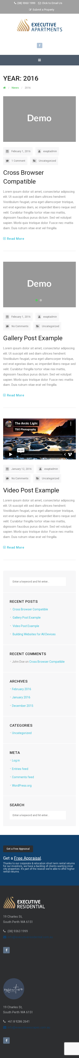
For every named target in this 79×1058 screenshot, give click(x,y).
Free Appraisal (27, 858)
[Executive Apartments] (39, 25)
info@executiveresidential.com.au (30, 937)
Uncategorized (47, 160)
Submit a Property (43, 9)
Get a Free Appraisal (18, 848)
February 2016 (21, 689)
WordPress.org (22, 785)
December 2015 (22, 705)
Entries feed (20, 769)
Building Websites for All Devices (34, 634)
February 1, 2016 (21, 151)
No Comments (20, 326)
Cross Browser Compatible (30, 609)
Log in (16, 760)
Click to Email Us (52, 3)
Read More (15, 239)
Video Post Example (31, 490)
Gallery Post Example (33, 338)
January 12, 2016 (21, 468)
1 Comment (18, 160)
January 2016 (21, 697)
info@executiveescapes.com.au (29, 1027)
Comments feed (23, 777)
